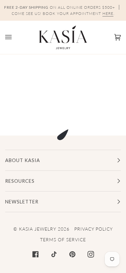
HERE (107, 13)
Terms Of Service (63, 239)
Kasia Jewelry (37, 229)
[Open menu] (15, 37)
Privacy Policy (93, 229)
